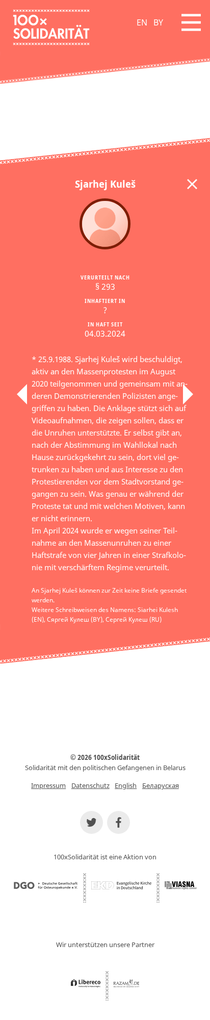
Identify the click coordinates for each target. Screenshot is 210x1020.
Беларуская (160, 785)
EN (142, 22)
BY (158, 22)
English (126, 785)
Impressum (48, 785)
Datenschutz (90, 785)
